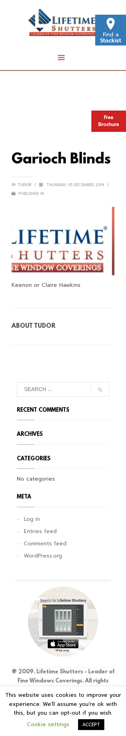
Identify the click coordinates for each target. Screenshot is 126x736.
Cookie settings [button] (48, 724)
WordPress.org (43, 556)
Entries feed (40, 531)
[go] (100, 389)
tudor (25, 185)
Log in (32, 519)
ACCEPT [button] (91, 724)
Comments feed (45, 543)
